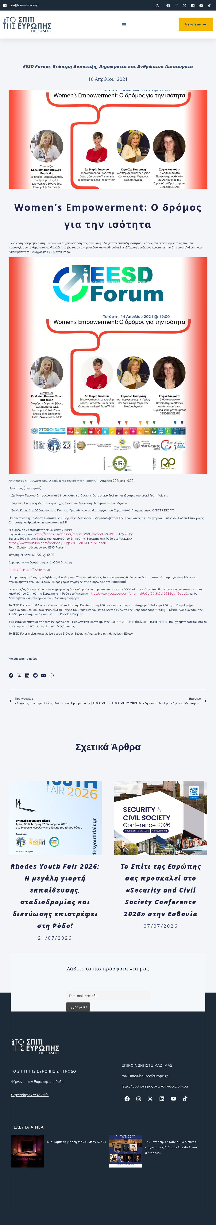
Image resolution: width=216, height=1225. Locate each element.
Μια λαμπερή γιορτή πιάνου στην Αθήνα (76, 1142)
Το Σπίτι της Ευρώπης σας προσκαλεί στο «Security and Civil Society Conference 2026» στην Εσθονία (161, 890)
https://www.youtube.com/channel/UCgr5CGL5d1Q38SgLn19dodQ (138, 593)
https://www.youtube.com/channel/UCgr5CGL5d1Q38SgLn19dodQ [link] (58, 543)
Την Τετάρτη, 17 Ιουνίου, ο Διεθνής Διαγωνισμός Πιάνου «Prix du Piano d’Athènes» (171, 1147)
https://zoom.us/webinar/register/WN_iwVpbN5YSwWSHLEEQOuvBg (83, 534)
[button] (157, 5)
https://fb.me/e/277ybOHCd (29, 570)
